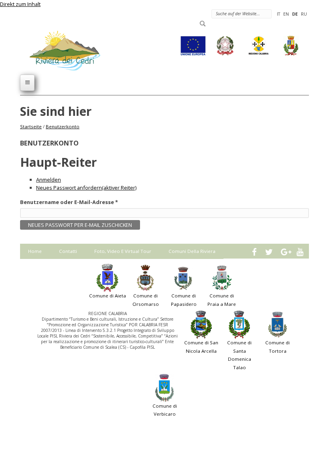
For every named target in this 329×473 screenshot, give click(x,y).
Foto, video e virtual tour (122, 251)
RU (304, 14)
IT (278, 14)
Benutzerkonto (62, 126)
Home (35, 251)
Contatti (68, 251)
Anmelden (48, 179)
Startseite (31, 126)
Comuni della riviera (192, 251)
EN (286, 14)
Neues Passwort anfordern (86, 187)
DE (295, 14)
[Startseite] (60, 50)
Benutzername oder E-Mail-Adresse (69, 202)
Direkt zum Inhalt (20, 4)
